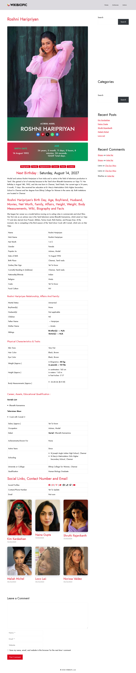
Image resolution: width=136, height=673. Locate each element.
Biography (25, 166)
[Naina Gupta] (47, 529)
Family (34, 166)
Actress (44, 123)
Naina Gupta (43, 535)
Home (106, 5)
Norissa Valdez (73, 579)
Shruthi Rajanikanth (75, 535)
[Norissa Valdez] (76, 573)
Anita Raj (109, 155)
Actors (125, 5)
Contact (71, 166)
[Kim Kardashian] (19, 533)
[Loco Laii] (47, 573)
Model (52, 123)
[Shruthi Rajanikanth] (76, 530)
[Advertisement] (113, 57)
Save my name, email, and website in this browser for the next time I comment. (40, 650)
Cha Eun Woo (110, 165)
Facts (63, 166)
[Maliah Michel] (19, 573)
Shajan (100, 155)
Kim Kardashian (16, 539)
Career (55, 166)
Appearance (45, 166)
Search (100, 17)
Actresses (115, 5)
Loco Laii (40, 579)
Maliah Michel (15, 579)
